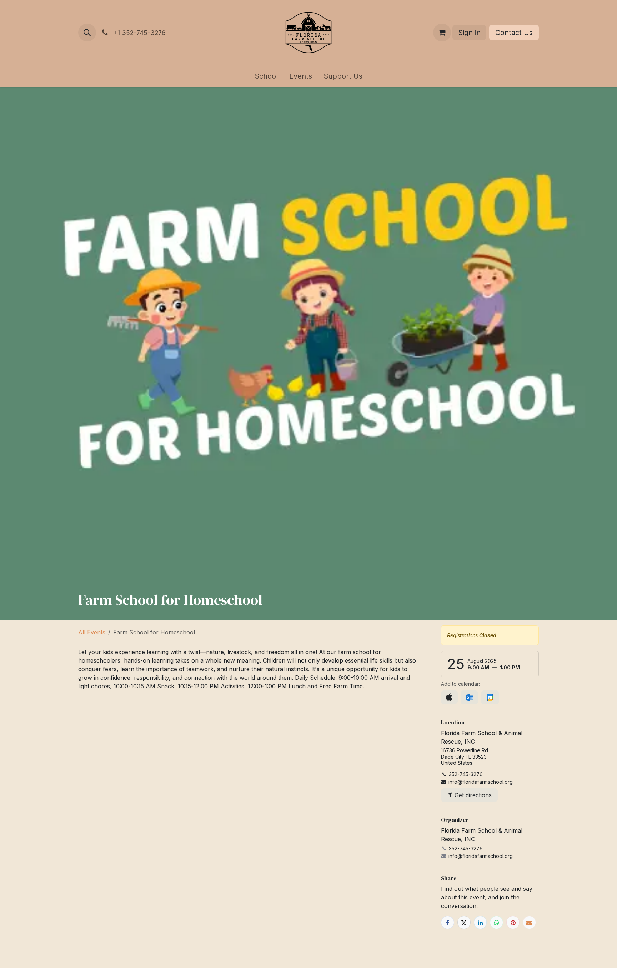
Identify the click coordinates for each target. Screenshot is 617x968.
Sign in (469, 32)
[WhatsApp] (496, 922)
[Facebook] (447, 922)
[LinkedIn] (480, 922)
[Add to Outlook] (469, 697)
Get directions (472, 795)
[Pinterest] (513, 922)
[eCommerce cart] (442, 32)
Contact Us (514, 32)
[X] (464, 922)
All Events (91, 632)
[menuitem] (266, 76)
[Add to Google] (489, 697)
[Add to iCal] (449, 697)
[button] (87, 32)
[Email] (529, 922)
